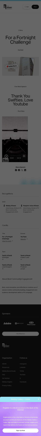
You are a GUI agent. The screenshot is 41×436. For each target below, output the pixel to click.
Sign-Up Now (20, 430)
